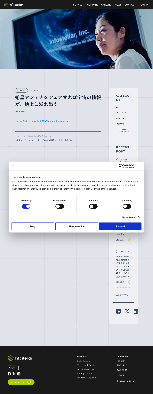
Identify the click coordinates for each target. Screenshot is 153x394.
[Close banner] (140, 166)
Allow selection (77, 226)
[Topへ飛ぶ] (20, 358)
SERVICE (81, 356)
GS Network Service (86, 365)
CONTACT (130, 4)
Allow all (120, 226)
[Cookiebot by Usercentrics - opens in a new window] (121, 166)
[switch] (59, 206)
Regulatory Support (86, 377)
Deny (33, 226)
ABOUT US (122, 365)
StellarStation (83, 361)
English (13, 367)
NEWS (120, 375)
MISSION (121, 361)
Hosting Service (84, 373)
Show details (128, 217)
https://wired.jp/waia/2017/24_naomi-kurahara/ (42, 121)
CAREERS (122, 370)
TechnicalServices (85, 369)
